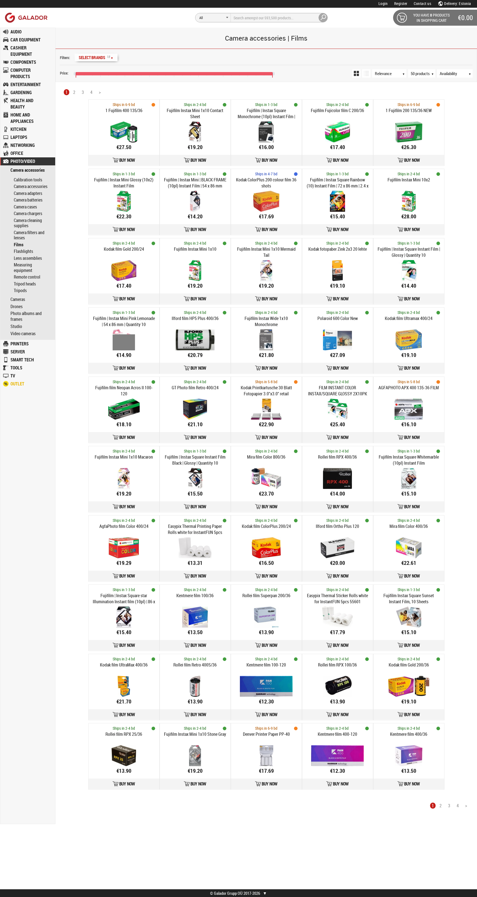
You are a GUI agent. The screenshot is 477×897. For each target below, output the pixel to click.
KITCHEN (18, 129)
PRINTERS (19, 344)
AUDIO (16, 32)
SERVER (17, 352)
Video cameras (23, 334)
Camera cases (25, 207)
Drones (16, 306)
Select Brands (96, 57)
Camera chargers (28, 213)
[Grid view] (356, 73)
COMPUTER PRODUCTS (20, 73)
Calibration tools (28, 180)
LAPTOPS (18, 137)
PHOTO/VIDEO (22, 161)
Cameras (17, 299)
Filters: (65, 57)
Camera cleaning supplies (28, 223)
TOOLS (16, 368)
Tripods (20, 290)
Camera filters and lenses (29, 235)
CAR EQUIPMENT (25, 40)
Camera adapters (28, 193)
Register (400, 3)
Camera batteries (28, 200)
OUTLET (17, 384)
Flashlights (23, 251)
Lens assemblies (28, 258)
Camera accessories (27, 170)
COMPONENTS (23, 62)
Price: (64, 73)
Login (383, 3)
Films (18, 245)
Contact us (422, 3)
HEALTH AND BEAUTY (21, 103)
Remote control (27, 277)
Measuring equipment (23, 267)
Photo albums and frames (26, 316)
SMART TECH (22, 360)
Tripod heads (25, 284)
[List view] (366, 73)
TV (12, 376)
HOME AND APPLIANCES (22, 118)
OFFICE (16, 153)
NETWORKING (22, 145)
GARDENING (21, 92)
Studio (16, 326)
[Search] (323, 17)
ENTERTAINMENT (25, 84)
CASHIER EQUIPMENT (21, 51)
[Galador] (26, 17)
